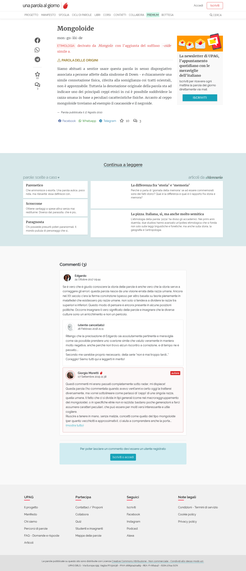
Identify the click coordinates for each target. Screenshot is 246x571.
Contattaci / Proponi (89, 507)
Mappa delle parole (88, 535)
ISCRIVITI (200, 97)
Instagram (133, 521)
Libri (97, 14)
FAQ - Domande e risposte (41, 535)
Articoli (28, 542)
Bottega (167, 14)
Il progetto (31, 507)
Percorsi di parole (36, 528)
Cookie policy (187, 514)
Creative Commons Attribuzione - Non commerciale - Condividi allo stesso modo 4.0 (158, 561)
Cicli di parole (82, 14)
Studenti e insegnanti (89, 528)
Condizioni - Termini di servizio (198, 507)
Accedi (198, 5)
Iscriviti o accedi (123, 457)
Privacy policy (187, 521)
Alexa (130, 535)
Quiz (78, 521)
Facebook (133, 514)
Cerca (217, 15)
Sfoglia (64, 14)
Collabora (136, 14)
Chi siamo (30, 521)
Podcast (132, 528)
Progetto (31, 14)
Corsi (107, 14)
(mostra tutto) (75, 425)
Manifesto (48, 14)
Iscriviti (214, 5)
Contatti (120, 14)
